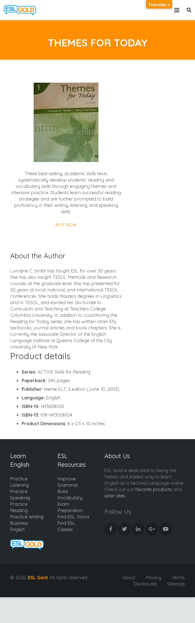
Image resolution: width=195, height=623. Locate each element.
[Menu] (177, 10)
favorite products (153, 489)
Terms (178, 577)
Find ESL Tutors (73, 517)
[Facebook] (110, 529)
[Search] (189, 10)
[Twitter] (124, 529)
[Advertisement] (160, 89)
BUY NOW (66, 225)
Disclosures (145, 584)
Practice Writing (26, 517)
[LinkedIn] (138, 529)
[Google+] (151, 529)
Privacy (153, 577)
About (128, 577)
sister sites (114, 496)
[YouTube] (165, 529)
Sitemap (176, 584)
